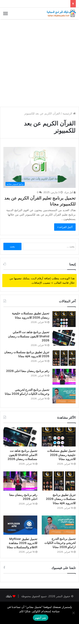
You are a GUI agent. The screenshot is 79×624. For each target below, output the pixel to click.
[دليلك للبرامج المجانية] (61, 13)
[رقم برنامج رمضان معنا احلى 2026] (64, 377)
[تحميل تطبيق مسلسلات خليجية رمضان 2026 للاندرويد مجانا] (64, 319)
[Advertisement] (39, 63)
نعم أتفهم (40, 617)
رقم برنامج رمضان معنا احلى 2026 (27, 371)
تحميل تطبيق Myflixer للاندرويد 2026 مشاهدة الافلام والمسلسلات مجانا (22, 543)
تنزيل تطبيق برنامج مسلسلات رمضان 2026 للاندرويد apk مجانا (61, 499)
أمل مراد (69, 192)
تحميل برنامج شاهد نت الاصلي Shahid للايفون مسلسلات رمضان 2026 (28, 336)
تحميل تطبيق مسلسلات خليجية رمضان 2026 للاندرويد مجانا (61, 455)
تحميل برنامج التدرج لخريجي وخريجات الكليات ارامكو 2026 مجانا (60, 543)
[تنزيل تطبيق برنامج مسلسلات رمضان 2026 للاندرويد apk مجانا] (64, 358)
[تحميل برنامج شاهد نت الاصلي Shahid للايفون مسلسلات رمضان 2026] (64, 338)
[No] (74, 613)
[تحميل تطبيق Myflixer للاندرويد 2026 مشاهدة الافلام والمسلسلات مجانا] (20, 525)
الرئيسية (68, 113)
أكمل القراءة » (64, 227)
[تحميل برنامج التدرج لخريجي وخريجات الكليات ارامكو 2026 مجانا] (64, 395)
